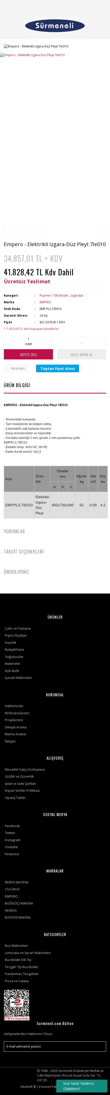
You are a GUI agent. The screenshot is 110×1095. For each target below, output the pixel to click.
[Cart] (100, 6)
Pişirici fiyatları (16, 635)
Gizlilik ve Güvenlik (19, 776)
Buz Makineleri (16, 945)
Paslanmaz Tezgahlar (22, 973)
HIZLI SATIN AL (82, 354)
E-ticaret (45, 1086)
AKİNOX (11, 910)
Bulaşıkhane (14, 649)
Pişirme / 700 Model (54, 295)
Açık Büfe (12, 670)
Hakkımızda (14, 706)
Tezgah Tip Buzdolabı (21, 967)
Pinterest (12, 854)
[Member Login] (88, 6)
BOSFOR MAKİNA (18, 917)
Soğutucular (14, 656)
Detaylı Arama (16, 727)
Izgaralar (77, 295)
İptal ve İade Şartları (20, 783)
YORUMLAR (14, 531)
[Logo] (55, 25)
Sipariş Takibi (15, 797)
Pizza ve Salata (17, 981)
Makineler (12, 663)
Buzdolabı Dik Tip (18, 959)
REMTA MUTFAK (17, 882)
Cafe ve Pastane (18, 628)
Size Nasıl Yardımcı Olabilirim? (78, 1086)
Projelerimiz (14, 720)
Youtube (11, 847)
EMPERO (45, 302)
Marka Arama (15, 734)
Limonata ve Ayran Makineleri (28, 952)
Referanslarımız (17, 713)
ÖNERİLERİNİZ (16, 571)
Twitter (10, 832)
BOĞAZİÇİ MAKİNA (19, 903)
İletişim (10, 741)
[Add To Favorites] (81, 341)
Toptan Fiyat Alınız (57, 368)
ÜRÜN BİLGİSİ (17, 385)
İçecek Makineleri (18, 677)
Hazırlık (10, 642)
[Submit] (99, 1046)
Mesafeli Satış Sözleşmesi (25, 769)
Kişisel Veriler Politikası (22, 790)
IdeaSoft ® (28, 1086)
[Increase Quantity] (49, 341)
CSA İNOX (12, 889)
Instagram (12, 840)
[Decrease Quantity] (8, 341)
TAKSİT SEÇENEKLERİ (24, 551)
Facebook (12, 825)
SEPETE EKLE (28, 354)
